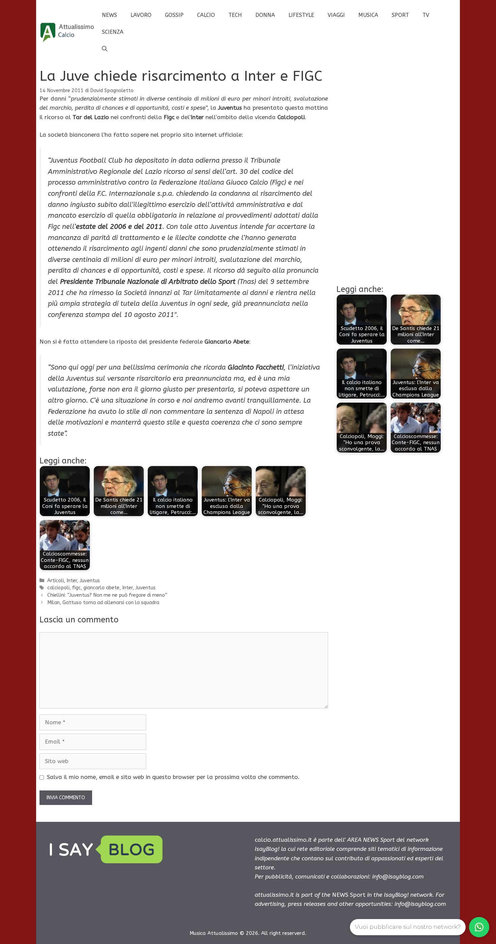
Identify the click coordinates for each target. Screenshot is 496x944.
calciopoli (58, 588)
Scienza (112, 32)
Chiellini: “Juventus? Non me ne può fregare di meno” (107, 595)
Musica (368, 15)
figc (76, 588)
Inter (71, 581)
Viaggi (336, 15)
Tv (425, 15)
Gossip (174, 15)
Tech (235, 15)
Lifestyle (301, 15)
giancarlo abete (101, 588)
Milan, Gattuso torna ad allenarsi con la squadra (103, 602)
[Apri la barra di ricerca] (104, 49)
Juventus (90, 581)
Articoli (55, 581)
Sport (400, 15)
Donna (265, 15)
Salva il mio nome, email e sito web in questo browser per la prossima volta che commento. (173, 777)
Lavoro (141, 15)
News (109, 15)
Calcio (206, 15)
